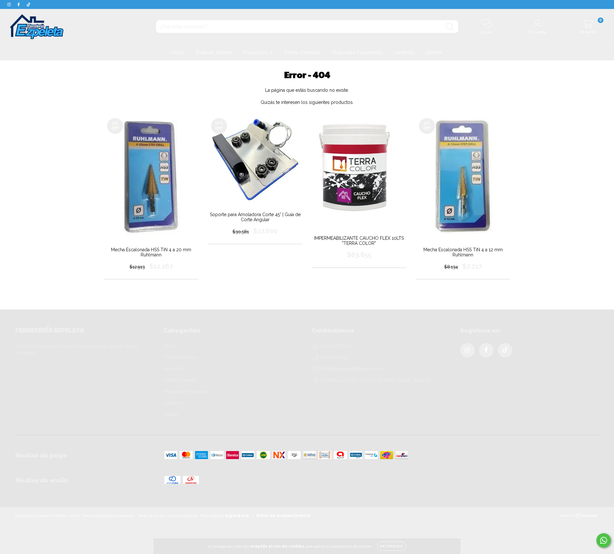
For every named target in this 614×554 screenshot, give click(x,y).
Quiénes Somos (213, 52)
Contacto (404, 52)
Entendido (391, 546)
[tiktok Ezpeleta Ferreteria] (28, 4)
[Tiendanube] (579, 516)
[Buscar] (450, 27)
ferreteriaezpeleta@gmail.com (352, 368)
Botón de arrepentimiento (283, 515)
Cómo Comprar (302, 52)
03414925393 (335, 357)
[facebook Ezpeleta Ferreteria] (19, 4)
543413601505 (336, 345)
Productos (256, 52)
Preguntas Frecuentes (357, 52)
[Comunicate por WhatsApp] (603, 540)
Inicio (178, 52)
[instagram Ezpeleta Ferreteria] (9, 4)
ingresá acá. (237, 515)
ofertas (434, 52)
